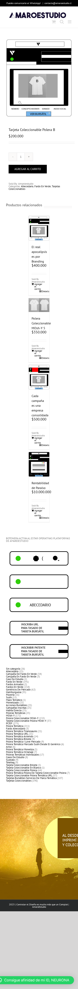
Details (44, 291)
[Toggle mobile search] (62, 22)
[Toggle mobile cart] (54, 22)
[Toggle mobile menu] (70, 22)
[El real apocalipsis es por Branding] (39, 228)
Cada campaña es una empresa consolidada (40, 405)
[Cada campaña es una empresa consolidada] (39, 377)
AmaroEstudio (39, 906)
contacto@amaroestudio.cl (58, 3)
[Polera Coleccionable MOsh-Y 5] (39, 305)
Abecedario (27, 186)
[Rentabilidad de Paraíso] (39, 464)
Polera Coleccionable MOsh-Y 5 (41, 323)
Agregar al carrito (27, 169)
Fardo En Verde (42, 186)
